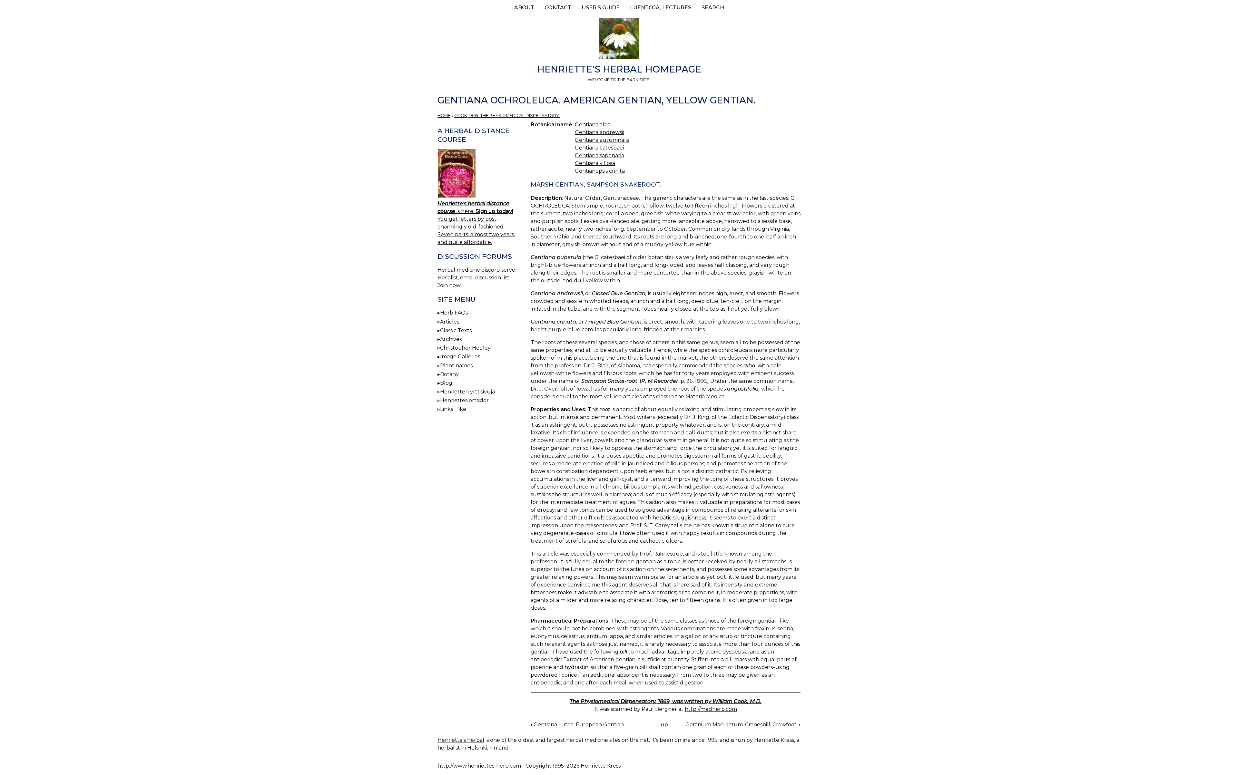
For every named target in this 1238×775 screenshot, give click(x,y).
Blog (446, 383)
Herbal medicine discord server (477, 270)
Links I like (453, 409)
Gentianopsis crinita (600, 171)
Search (713, 8)
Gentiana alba (593, 124)
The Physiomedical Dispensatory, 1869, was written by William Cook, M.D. (665, 701)
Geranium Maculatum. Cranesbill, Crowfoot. (743, 725)
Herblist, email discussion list (473, 278)
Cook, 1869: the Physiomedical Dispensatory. (507, 115)
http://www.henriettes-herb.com (479, 766)
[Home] (619, 40)
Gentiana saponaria (599, 155)
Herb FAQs (454, 313)
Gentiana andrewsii (599, 132)
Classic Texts (456, 330)
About (524, 8)
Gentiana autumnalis (602, 140)
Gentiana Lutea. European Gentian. (578, 725)
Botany (449, 374)
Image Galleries (460, 357)
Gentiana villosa (595, 163)
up (664, 725)
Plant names (456, 366)
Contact (558, 8)
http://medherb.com (711, 709)
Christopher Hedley (465, 348)
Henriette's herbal (460, 740)
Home (443, 115)
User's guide (601, 8)
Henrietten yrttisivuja (467, 392)
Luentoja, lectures (660, 8)
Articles (449, 322)
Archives (451, 339)
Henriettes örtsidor (464, 400)
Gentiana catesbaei (599, 148)
